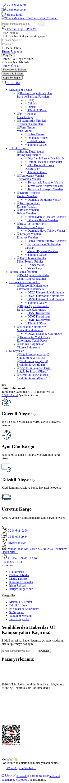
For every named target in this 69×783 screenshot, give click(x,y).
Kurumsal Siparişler (21, 582)
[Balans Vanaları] (42, 210)
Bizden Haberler (19, 575)
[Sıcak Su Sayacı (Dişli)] (42, 361)
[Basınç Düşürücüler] (42, 151)
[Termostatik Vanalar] (42, 175)
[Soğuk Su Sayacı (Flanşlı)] (42, 368)
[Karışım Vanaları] (42, 203)
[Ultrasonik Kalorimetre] (42, 285)
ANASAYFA (10, 395)
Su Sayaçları (16, 612)
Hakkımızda (16, 571)
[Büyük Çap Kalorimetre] (42, 306)
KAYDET (44, 650)
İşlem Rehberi (17, 585)
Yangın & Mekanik (20, 615)
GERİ (32, 391)
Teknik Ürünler (18, 605)
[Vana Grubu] (42, 127)
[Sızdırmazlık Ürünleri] (42, 120)
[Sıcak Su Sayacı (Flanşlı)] (42, 375)
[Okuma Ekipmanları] (42, 344)
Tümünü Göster (37, 110)
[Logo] (30, 18)
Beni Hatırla (13, 48)
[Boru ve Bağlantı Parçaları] (42, 93)
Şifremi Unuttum (12, 51)
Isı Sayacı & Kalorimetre (24, 608)
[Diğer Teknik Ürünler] (42, 258)
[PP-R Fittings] (42, 114)
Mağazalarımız (18, 578)
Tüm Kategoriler (19, 619)
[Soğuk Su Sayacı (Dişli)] (42, 354)
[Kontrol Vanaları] (42, 193)
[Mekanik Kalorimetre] (42, 327)
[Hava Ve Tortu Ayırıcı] (42, 223)
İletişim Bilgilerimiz (21, 589)
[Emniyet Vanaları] (42, 234)
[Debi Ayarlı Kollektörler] (42, 275)
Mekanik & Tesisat (20, 602)
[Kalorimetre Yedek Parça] (42, 337)
